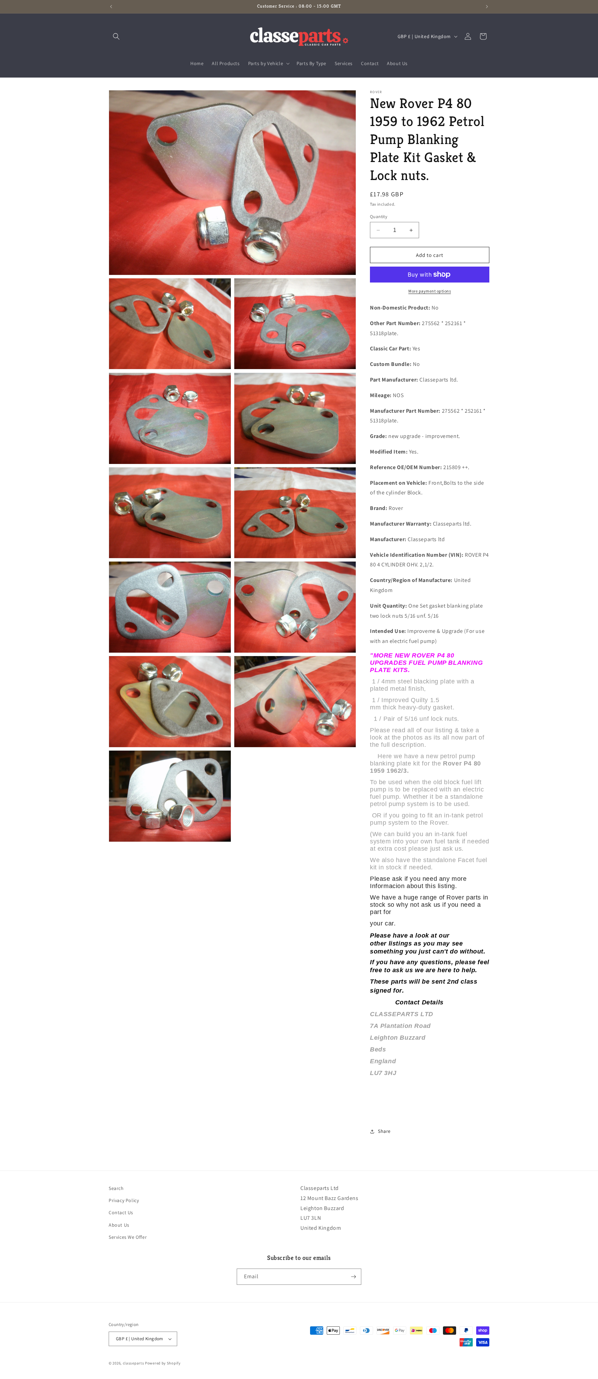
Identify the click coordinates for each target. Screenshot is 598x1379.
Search (116, 1188)
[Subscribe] (353, 1277)
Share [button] (384, 1131)
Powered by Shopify (163, 1363)
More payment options (429, 291)
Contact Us (121, 1212)
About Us (119, 1225)
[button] (116, 36)
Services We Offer (128, 1237)
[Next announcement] (487, 6)
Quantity (378, 217)
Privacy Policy (124, 1200)
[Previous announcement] (111, 6)
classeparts (133, 1363)
